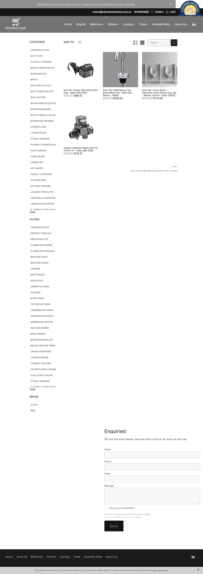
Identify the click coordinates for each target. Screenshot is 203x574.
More (32, 212)
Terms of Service (128, 517)
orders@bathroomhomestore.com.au (112, 11)
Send (114, 525)
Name (107, 449)
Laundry (128, 24)
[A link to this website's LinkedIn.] (194, 24)
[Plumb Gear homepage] (25, 24)
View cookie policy (160, 570)
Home (68, 24)
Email (107, 473)
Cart (173, 12)
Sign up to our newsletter (121, 508)
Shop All (80, 24)
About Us (180, 24)
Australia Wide (160, 24)
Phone (107, 461)
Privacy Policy (110, 517)
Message (109, 485)
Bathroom (96, 24)
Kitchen (112, 24)
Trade (142, 24)
